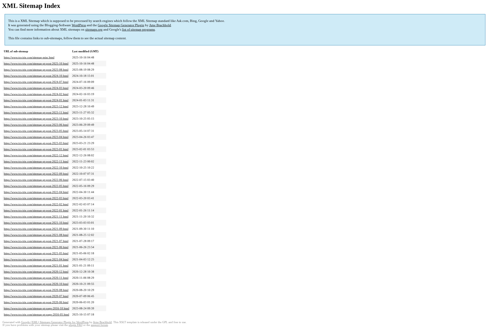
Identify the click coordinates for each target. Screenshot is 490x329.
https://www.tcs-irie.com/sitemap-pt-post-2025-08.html (36, 69)
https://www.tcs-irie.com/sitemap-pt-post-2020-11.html (36, 277)
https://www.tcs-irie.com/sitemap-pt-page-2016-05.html (36, 314)
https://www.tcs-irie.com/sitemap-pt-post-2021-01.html (36, 265)
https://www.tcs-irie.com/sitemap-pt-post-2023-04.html (36, 136)
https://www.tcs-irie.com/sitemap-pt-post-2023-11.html (36, 112)
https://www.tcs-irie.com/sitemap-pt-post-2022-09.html (36, 173)
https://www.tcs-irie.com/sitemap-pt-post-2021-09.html (36, 228)
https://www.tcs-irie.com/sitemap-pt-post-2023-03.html (36, 143)
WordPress (79, 25)
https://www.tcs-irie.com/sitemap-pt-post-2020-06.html (36, 302)
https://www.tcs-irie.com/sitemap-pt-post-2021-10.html (36, 222)
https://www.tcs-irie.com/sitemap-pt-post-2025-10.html (36, 63)
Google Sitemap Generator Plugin (121, 25)
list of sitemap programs (138, 29)
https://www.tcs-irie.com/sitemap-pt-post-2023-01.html (36, 149)
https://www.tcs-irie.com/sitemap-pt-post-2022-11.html (36, 161)
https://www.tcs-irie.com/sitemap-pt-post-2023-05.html (36, 130)
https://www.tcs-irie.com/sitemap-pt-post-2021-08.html (36, 234)
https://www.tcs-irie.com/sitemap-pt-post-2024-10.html (36, 75)
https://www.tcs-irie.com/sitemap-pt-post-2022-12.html (36, 155)
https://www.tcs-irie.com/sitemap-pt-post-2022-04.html (36, 192)
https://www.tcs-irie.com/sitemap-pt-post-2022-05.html (36, 185)
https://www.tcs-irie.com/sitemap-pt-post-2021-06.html (36, 247)
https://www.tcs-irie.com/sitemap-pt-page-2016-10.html (36, 308)
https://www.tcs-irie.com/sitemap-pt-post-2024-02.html (36, 94)
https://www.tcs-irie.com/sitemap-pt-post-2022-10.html (36, 167)
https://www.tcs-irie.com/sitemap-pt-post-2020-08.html (36, 290)
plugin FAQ (75, 325)
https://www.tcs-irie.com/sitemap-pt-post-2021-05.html (36, 253)
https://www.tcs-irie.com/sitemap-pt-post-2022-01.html (36, 210)
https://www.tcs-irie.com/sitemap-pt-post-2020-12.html (36, 271)
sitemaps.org (94, 29)
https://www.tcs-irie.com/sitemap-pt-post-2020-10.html (36, 283)
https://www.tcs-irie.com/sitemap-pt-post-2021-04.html (36, 259)
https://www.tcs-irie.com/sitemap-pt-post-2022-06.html (36, 179)
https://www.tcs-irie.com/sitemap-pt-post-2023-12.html (36, 106)
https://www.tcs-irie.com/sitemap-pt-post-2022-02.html (36, 204)
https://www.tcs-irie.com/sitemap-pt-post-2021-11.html (36, 216)
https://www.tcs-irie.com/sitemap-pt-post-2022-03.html (36, 198)
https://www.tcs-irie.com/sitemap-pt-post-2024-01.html (36, 100)
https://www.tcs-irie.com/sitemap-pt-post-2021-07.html (36, 241)
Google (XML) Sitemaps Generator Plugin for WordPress (55, 322)
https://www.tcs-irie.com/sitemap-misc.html (29, 57)
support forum (99, 325)
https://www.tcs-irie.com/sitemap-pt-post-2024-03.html (36, 88)
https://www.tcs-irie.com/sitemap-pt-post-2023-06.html (36, 124)
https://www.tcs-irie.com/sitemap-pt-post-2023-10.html (36, 118)
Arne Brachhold (160, 25)
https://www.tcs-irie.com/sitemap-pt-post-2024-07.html (36, 81)
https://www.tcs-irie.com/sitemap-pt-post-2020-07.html (36, 296)
